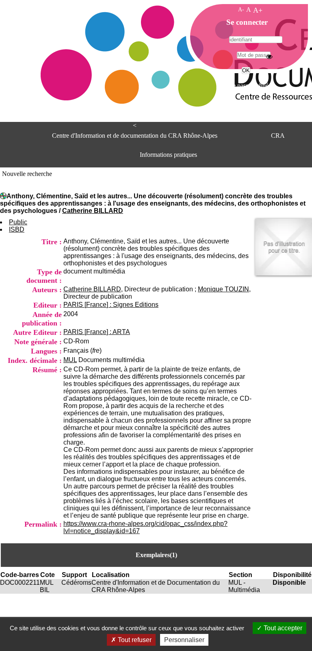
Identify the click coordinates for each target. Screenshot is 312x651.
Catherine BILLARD (92, 210)
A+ (257, 10)
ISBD (16, 229)
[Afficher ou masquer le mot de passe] (269, 56)
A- (241, 9)
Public (18, 222)
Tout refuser (134, 639)
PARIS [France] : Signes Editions (110, 304)
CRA (278, 135)
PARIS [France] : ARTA (96, 331)
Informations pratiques (168, 154)
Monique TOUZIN (223, 289)
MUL (70, 359)
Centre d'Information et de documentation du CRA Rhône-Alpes (134, 135)
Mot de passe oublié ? (245, 85)
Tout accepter (282, 628)
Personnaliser (184, 639)
